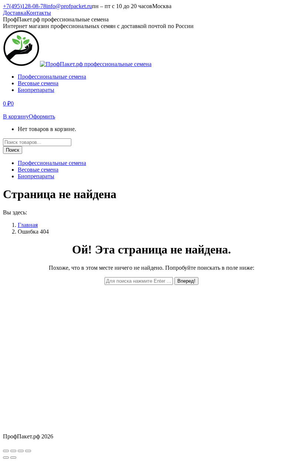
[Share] (13, 451)
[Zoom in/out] (28, 451)
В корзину (16, 116)
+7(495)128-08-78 (24, 6)
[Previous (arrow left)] (6, 457)
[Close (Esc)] (6, 451)
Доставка (14, 13)
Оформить (42, 116)
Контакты (38, 13)
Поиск (12, 150)
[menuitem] (52, 76)
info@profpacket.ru (69, 6)
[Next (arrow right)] (13, 457)
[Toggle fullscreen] (21, 451)
